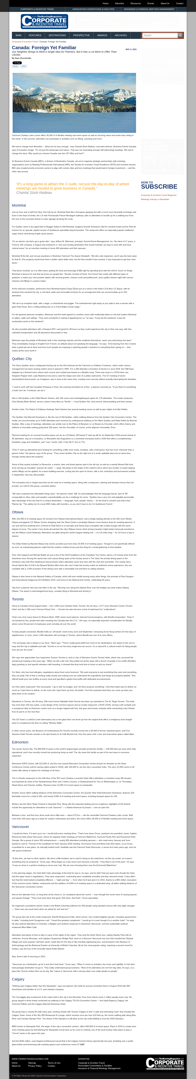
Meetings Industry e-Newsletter (155, 203)
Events (151, 3)
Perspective (81, 35)
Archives (121, 35)
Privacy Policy (35, 1066)
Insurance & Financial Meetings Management (149, 9)
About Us (165, 3)
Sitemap (32, 1063)
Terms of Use (54, 1063)
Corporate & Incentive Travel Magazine (158, 199)
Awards (102, 35)
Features (35, 35)
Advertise (119, 3)
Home (105, 3)
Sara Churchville (23, 58)
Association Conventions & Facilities (93, 9)
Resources (136, 3)
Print (23, 66)
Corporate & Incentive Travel (37, 9)
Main (18, 35)
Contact (179, 3)
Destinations (57, 35)
